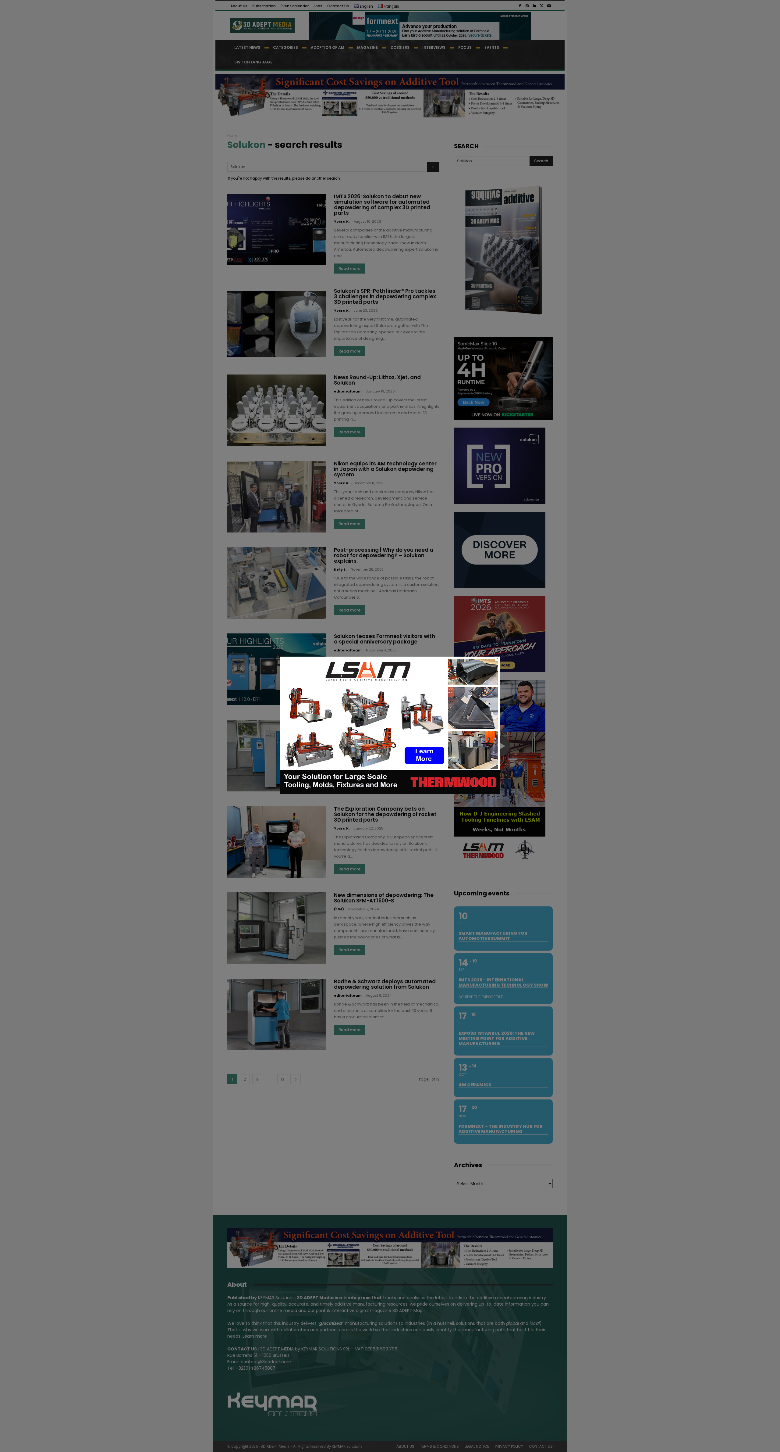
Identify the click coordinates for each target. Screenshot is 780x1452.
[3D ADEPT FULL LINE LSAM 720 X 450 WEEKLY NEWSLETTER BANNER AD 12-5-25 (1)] (390, 792)
